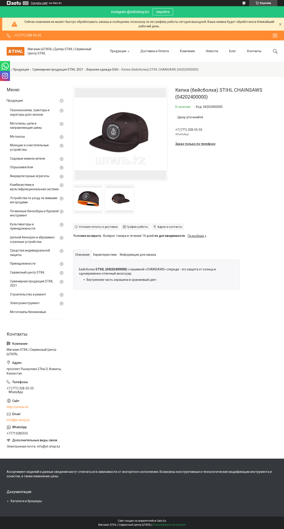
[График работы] (275, 35)
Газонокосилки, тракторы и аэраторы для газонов (29, 112)
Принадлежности (23, 263)
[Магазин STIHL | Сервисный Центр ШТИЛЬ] (15, 51)
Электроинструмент (25, 303)
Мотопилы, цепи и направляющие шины (26, 126)
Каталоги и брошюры (26, 501)
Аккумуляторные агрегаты (29, 176)
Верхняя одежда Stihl (102, 69)
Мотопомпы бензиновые (28, 312)
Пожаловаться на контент (169, 524)
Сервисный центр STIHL (27, 272)
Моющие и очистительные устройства (29, 147)
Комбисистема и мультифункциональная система (34, 187)
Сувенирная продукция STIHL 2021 (57, 69)
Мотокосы (17, 136)
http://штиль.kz (18, 407)
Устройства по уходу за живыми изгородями (33, 200)
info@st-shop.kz (18, 420)
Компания (187, 51)
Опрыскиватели (21, 167)
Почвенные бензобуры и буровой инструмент (34, 213)
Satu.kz (161, 520)
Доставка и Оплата (154, 51)
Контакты (254, 51)
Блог (232, 51)
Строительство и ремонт (28, 294)
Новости (212, 51)
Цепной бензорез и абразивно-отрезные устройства (32, 240)
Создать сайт (39, 3)
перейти (163, 12)
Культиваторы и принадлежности (22, 226)
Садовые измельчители (27, 158)
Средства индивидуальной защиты (30, 253)
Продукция (118, 51)
